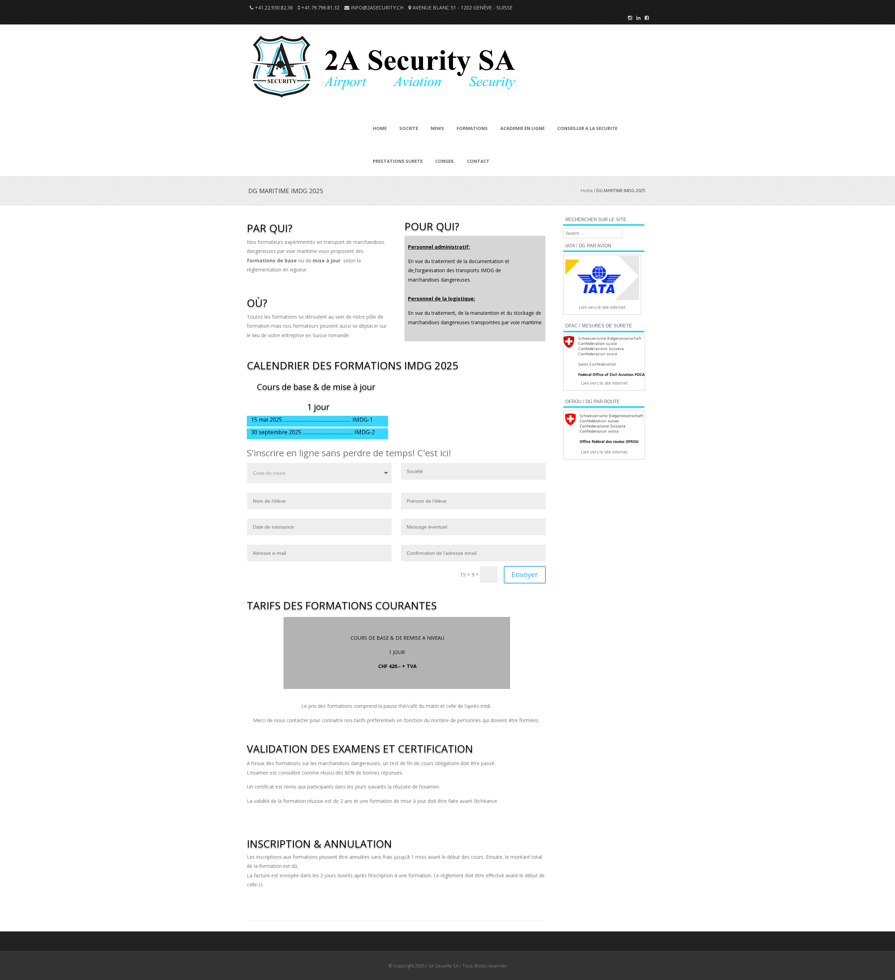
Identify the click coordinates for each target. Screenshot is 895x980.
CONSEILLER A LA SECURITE (587, 128)
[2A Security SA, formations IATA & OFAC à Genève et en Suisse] (384, 105)
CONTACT (478, 161)
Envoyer (524, 574)
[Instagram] (628, 17)
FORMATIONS (472, 128)
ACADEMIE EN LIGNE (522, 128)
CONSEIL (444, 161)
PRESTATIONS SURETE (398, 161)
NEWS (437, 128)
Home (587, 191)
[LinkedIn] (636, 17)
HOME (380, 128)
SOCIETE (408, 128)
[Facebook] (644, 17)
